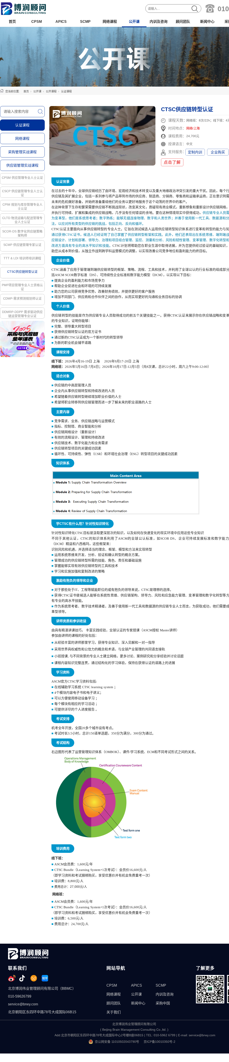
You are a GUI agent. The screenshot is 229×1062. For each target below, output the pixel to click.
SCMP (85, 21)
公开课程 (51, 91)
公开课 (134, 21)
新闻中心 (207, 21)
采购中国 (163, 1003)
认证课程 (66, 91)
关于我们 (113, 1012)
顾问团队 (183, 21)
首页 (12, 21)
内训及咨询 (159, 21)
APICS (61, 21)
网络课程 (110, 21)
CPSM (36, 21)
